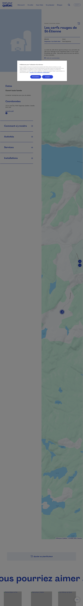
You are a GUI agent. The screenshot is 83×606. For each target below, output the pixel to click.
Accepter (47, 76)
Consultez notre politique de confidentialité (40, 72)
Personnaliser (35, 76)
